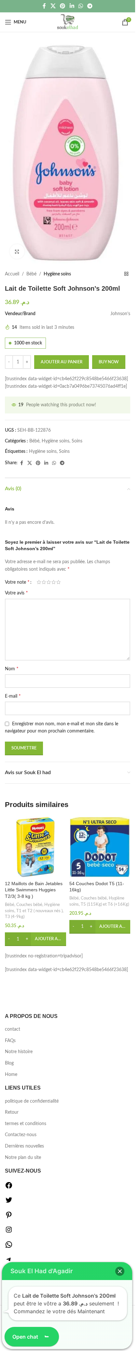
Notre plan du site (23, 1157)
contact (12, 1029)
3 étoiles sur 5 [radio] (48, 582)
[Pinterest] (9, 1217)
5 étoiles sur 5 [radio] (58, 582)
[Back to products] (126, 274)
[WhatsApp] (9, 1247)
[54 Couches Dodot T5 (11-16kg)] (100, 847)
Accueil (12, 274)
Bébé (31, 274)
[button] (35, 939)
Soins (77, 441)
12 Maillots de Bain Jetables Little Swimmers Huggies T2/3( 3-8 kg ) (34, 890)
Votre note (17, 582)
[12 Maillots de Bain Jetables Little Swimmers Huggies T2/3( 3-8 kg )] (35, 847)
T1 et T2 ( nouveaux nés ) (39, 911)
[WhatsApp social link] (80, 6)
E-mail (13, 696)
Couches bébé (29, 904)
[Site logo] (67, 22)
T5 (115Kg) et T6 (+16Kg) (105, 904)
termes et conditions (25, 1123)
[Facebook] (9, 1188)
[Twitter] (9, 1202)
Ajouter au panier (61, 362)
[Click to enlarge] (17, 251)
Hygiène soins (57, 274)
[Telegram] (9, 1262)
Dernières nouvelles (24, 1146)
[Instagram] (9, 1232)
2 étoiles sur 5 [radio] (43, 582)
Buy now (109, 362)
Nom (12, 668)
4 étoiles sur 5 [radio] (53, 582)
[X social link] (53, 6)
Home (11, 1074)
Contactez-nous (20, 1135)
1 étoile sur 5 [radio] (38, 582)
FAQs (10, 1040)
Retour (12, 1112)
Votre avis (16, 592)
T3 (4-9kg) (14, 916)
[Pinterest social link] (62, 6)
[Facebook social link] (44, 6)
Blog (9, 1063)
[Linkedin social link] (71, 6)
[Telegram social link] (89, 6)
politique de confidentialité (32, 1101)
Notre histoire (19, 1052)
